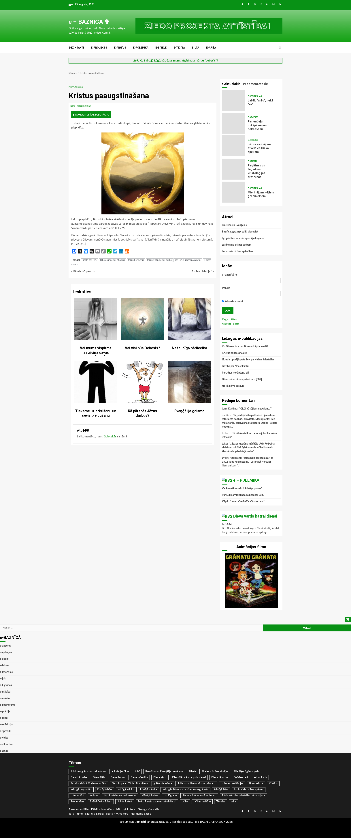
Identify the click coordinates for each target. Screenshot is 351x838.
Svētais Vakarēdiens (101, 801)
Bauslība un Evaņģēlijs (234, 225)
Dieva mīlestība (139, 777)
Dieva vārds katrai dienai (255, 516)
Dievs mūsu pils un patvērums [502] (242, 379)
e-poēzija (5, 711)
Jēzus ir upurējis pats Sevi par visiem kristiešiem (248, 359)
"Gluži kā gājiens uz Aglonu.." (255, 409)
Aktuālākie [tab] (231, 84)
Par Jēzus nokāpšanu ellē (235, 373)
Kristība (273, 783)
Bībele (192, 771)
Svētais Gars (77, 801)
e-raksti (252, 161)
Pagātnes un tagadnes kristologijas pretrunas (233, 169)
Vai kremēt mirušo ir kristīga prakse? (242, 488)
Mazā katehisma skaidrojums (120, 795)
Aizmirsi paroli (231, 323)
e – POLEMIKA (246, 480)
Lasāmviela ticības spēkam (236, 245)
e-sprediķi (5, 731)
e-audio (4, 659)
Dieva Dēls (99, 777)
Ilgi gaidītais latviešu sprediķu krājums (243, 238)
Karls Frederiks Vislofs (81, 106)
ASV (137, 771)
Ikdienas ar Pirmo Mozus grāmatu (196, 783)
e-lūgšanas (6, 685)
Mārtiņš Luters (150, 795)
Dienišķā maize (79, 777)
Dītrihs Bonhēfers (102, 809)
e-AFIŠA (211, 47)
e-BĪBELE (161, 47)
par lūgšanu (170, 795)
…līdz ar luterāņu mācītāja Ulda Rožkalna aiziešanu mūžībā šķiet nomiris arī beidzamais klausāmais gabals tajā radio (248, 448)
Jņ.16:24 (227, 524)
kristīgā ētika (221, 789)
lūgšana (94, 795)
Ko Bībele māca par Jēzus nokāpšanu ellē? (245, 346)
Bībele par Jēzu (89, 260)
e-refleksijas (76, 87)
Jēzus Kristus (256, 783)
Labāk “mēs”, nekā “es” (233, 100)
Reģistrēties (229, 319)
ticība (185, 801)
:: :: (205, 821)
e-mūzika (5, 698)
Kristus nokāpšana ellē (234, 353)
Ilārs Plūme (76, 813)
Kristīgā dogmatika (81, 789)
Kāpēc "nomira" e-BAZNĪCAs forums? (243, 501)
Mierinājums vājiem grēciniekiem (233, 192)
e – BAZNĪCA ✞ (89, 21)
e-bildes (4, 665)
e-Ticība (179, 47)
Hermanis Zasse (141, 813)
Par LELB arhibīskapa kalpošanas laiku (243, 495)
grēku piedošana (163, 783)
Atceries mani (233, 301)
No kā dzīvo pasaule (233, 386)
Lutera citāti (77, 795)
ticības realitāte (202, 801)
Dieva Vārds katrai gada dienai (189, 777)
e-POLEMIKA (140, 47)
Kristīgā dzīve (104, 789)
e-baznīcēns (229, 274)
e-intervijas (6, 672)
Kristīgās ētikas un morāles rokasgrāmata (185, 789)
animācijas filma (120, 771)
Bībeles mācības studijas (112, 260)
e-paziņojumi (7, 705)
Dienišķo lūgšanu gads (246, 771)
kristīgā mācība (126, 789)
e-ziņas (4, 751)
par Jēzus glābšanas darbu (188, 260)
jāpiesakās (109, 436)
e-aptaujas (6, 652)
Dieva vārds (160, 777)
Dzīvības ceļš (241, 777)
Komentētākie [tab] (257, 84)
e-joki (3, 678)
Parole (226, 288)
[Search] (280, 47)
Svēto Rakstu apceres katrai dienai (157, 801)
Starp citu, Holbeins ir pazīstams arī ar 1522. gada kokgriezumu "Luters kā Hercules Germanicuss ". (247, 462)
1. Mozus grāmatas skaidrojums (88, 771)
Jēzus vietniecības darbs (159, 260)
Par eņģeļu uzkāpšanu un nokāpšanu (233, 123)
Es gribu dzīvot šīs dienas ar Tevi (88, 783)
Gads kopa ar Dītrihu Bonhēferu (130, 783)
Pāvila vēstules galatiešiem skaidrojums (243, 795)
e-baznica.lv (260, 777)
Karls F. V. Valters (117, 813)
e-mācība (5, 692)
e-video (4, 738)
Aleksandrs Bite (78, 809)
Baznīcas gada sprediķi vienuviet (240, 231)
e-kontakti (76, 47)
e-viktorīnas (6, 744)
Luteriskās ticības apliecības (237, 251)
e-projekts (99, 47)
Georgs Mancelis (148, 809)
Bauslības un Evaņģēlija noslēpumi (164, 771)
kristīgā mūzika (148, 789)
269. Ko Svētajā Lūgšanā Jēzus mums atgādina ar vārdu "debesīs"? (175, 60)
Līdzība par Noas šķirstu (235, 366)
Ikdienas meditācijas (232, 783)
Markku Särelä (94, 813)
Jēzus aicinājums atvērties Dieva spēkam (233, 145)
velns (233, 801)
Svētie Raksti (124, 801)
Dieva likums (118, 777)
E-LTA (195, 47)
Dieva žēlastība (219, 777)
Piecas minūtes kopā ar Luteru (199, 795)
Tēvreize (220, 801)
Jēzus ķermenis (136, 260)
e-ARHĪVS (120, 47)
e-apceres (253, 117)
